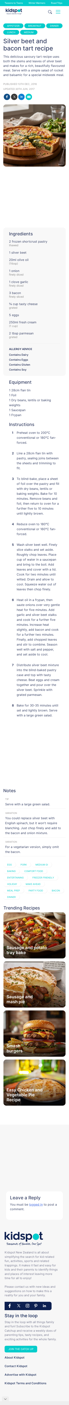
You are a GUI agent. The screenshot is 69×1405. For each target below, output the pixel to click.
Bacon (56, 890)
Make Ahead (33, 884)
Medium (29, 32)
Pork (24, 864)
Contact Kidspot (16, 1366)
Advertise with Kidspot (20, 1374)
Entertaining (15, 877)
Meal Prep (13, 890)
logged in (36, 1204)
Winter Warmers (37, 3)
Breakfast (34, 25)
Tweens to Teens (14, 3)
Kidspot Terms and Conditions (25, 1383)
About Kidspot (15, 1357)
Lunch (11, 32)
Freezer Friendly (43, 877)
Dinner (54, 25)
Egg (9, 864)
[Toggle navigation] (58, 11)
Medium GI (41, 864)
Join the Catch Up (20, 1349)
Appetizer (13, 25)
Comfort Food (33, 871)
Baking (11, 871)
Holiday (12, 884)
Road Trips (56, 3)
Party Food (36, 890)
